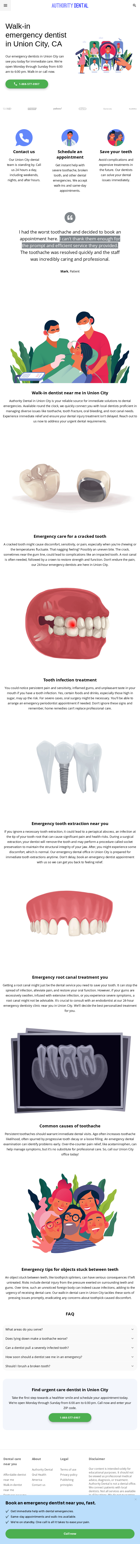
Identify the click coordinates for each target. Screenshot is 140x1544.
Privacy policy (68, 1475)
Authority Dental (42, 1469)
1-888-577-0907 (29, 84)
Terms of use (68, 1469)
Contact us (38, 1485)
